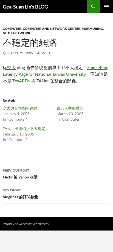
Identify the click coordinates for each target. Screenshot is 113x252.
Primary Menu (106, 6)
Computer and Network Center (51, 28)
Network (21, 33)
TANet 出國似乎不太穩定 (24, 128)
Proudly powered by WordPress (26, 224)
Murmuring (92, 28)
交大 (11, 67)
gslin (45, 53)
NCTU (7, 33)
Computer (12, 28)
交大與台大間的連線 (20, 108)
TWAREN (21, 80)
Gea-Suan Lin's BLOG (25, 7)
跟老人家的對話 (69, 108)
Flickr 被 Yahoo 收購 (20, 173)
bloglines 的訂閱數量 (20, 193)
